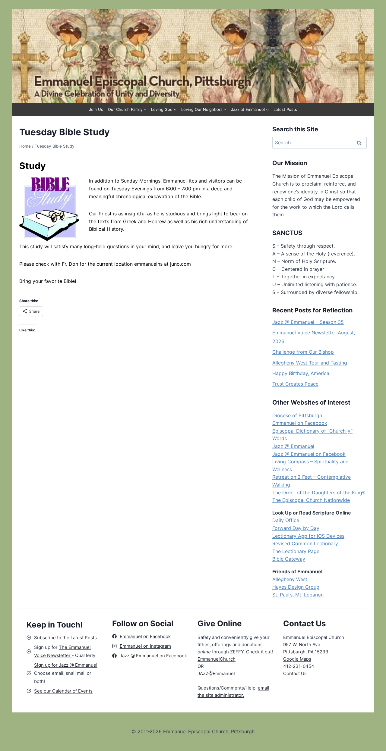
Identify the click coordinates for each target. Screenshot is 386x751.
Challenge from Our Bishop (303, 352)
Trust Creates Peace (295, 384)
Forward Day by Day (295, 528)
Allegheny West (289, 579)
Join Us (96, 109)
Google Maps (297, 659)
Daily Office (285, 520)
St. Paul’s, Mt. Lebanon (298, 595)
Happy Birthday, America (300, 373)
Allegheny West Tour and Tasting (309, 363)
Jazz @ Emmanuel (293, 446)
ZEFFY (237, 652)
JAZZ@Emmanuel (216, 673)
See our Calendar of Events (63, 691)
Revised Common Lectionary (305, 543)
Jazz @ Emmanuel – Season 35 (308, 322)
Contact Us (295, 673)
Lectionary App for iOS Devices (308, 536)
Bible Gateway (288, 559)
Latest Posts (285, 109)
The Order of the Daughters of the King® (318, 493)
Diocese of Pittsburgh (297, 415)
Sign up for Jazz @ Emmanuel (65, 665)
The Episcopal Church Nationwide (311, 500)
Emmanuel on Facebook (299, 423)
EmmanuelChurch (217, 659)
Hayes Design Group (295, 587)
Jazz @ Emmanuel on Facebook (309, 454)
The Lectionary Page (295, 551)
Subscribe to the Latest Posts (65, 637)
